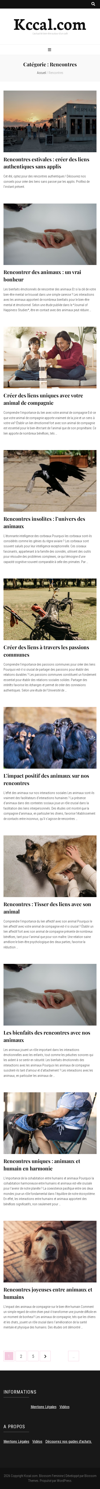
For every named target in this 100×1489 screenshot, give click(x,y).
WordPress (64, 1481)
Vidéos (65, 1407)
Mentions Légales (44, 1407)
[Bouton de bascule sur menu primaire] (50, 50)
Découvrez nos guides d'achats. (68, 1441)
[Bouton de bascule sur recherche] (93, 4)
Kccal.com (50, 23)
